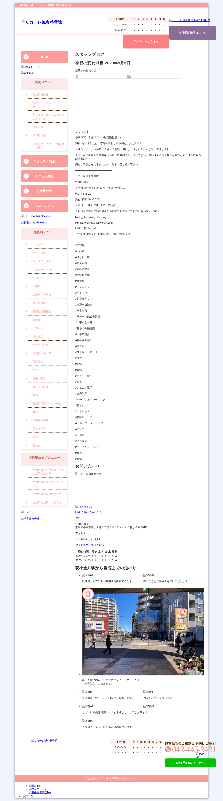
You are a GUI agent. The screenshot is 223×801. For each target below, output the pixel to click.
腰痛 (35, 395)
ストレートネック (43, 269)
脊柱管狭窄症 (40, 386)
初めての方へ (44, 206)
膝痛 (35, 411)
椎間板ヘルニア (42, 353)
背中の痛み (39, 378)
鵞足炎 (37, 445)
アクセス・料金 (44, 161)
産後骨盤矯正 (40, 94)
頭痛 (35, 436)
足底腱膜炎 (39, 428)
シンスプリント (42, 261)
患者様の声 (44, 191)
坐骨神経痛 (39, 303)
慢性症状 (38, 328)
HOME (44, 57)
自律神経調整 (40, 420)
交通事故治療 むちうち (47, 502)
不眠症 (37, 286)
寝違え (37, 319)
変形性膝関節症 (42, 311)
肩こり (37, 369)
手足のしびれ (40, 344)
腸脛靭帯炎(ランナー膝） (47, 403)
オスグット (39, 244)
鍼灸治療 (38, 126)
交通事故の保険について (47, 493)
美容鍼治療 (39, 135)
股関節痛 (38, 361)
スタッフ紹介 (44, 176)
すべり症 (38, 277)
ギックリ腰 (39, 252)
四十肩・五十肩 (42, 294)
